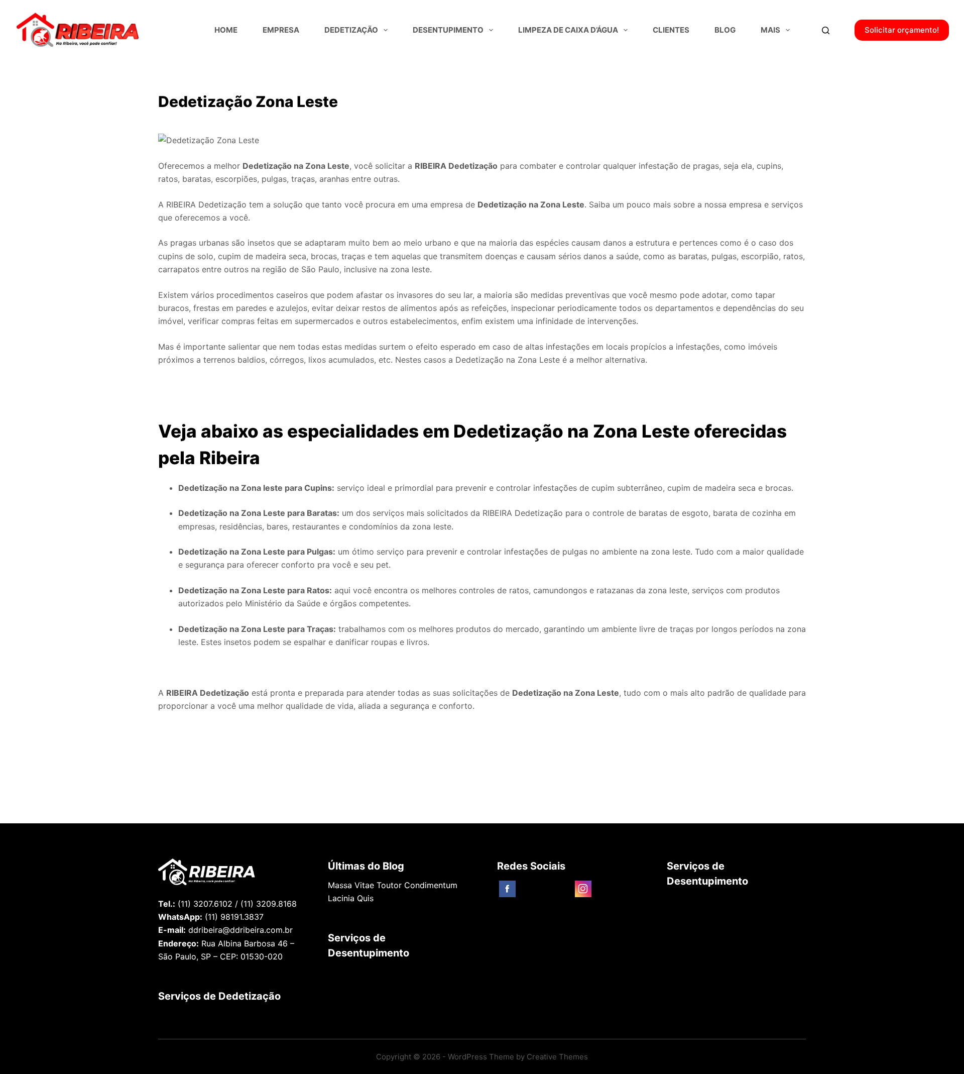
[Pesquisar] (825, 30)
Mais (770, 30)
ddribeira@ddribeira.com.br (240, 930)
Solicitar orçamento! (902, 30)
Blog (725, 30)
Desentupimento (448, 30)
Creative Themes (557, 1056)
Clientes (671, 30)
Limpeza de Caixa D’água (568, 30)
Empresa (281, 30)
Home (225, 30)
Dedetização (351, 30)
